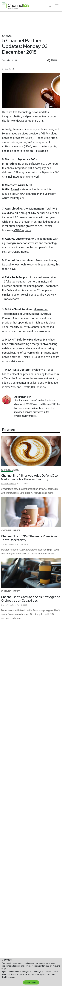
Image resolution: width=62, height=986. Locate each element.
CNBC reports (22, 230)
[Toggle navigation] (56, 6)
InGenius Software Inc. (31, 163)
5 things (7, 36)
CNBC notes (20, 251)
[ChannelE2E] (15, 5)
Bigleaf (15, 189)
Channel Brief (10, 470)
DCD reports (38, 387)
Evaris (46, 339)
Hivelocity (37, 369)
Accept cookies (31, 982)
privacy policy (40, 974)
